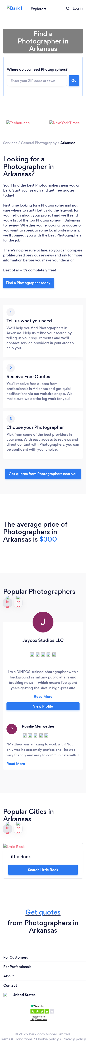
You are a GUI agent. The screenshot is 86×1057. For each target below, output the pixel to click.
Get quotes (43, 912)
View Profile (43, 706)
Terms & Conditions (16, 1039)
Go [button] (73, 80)
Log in (78, 8)
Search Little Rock (43, 869)
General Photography (39, 142)
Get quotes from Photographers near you (43, 473)
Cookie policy (47, 1039)
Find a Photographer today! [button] (29, 282)
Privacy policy (74, 1039)
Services (10, 142)
